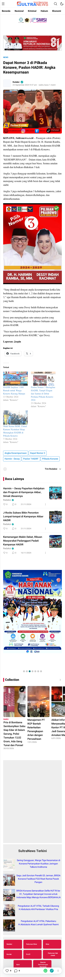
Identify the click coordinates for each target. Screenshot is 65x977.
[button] (24, 671)
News (5, 57)
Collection (12, 679)
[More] (45, 504)
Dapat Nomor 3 (37, 453)
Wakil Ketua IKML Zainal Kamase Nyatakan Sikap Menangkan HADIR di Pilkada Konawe (15, 431)
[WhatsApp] (45, 971)
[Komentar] (16, 971)
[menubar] (3, 4)
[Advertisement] (32, 803)
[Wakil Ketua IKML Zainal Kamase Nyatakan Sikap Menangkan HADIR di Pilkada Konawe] (15, 417)
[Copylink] (52, 971)
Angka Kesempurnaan (16, 453)
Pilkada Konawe (50, 458)
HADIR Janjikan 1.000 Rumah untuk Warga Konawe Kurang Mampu (14, 390)
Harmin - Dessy (12, 458)
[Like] (7, 971)
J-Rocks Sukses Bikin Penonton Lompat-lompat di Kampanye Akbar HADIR (23, 516)
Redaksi (16, 82)
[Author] (7, 83)
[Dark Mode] (62, 4)
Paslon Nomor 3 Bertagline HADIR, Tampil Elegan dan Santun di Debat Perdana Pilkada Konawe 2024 (43, 393)
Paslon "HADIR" (31, 458)
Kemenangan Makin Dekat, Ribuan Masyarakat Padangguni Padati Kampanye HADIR (22, 540)
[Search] (55, 4)
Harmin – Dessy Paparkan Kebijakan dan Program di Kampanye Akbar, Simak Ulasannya (23, 492)
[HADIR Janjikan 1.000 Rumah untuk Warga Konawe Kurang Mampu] (15, 379)
